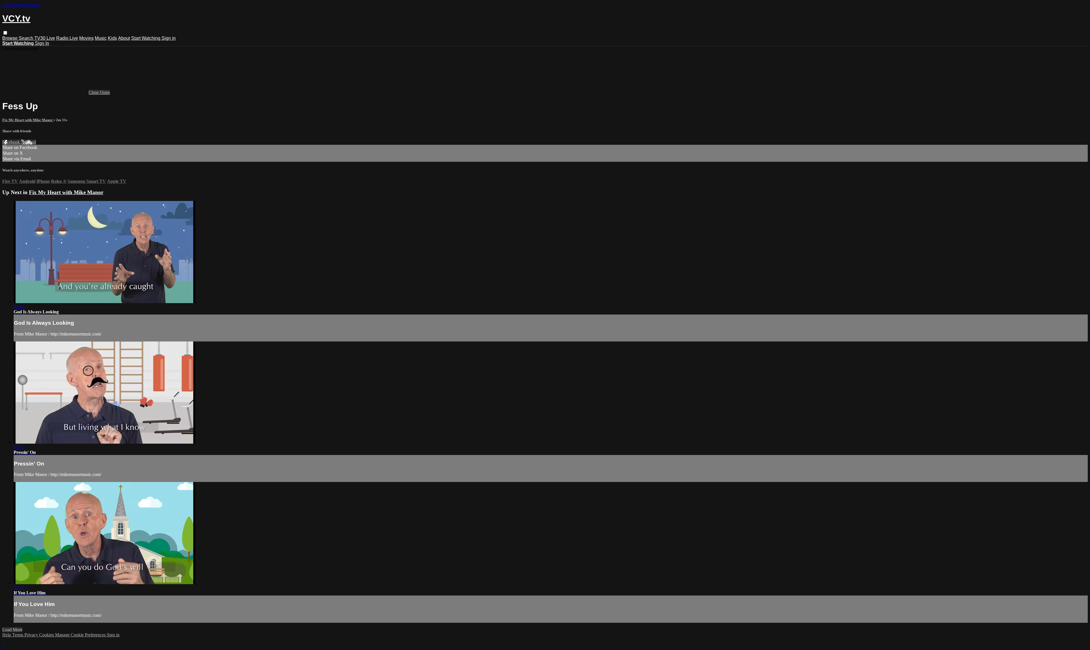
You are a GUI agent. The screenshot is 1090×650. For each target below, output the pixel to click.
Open (105, 92)
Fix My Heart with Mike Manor (28, 120)
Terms (18, 634)
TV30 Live (44, 38)
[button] (5, 33)
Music (101, 38)
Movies (86, 38)
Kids (112, 38)
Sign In (42, 43)
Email (31, 142)
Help (7, 634)
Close (94, 92)
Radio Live (67, 38)
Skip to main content (20, 4)
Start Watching (146, 38)
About (124, 38)
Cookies (47, 634)
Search (26, 38)
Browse (10, 38)
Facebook (11, 142)
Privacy (31, 634)
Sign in (169, 38)
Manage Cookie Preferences (81, 634)
